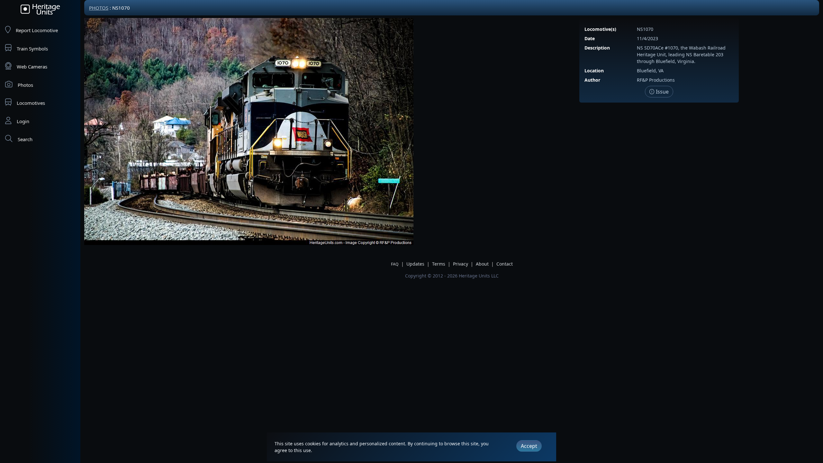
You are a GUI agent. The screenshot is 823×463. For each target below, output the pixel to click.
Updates (415, 264)
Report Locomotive (37, 30)
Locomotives (31, 103)
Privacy (460, 264)
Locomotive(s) (600, 29)
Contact (504, 264)
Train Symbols (32, 48)
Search (25, 139)
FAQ (395, 264)
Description (597, 48)
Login (23, 121)
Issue (662, 91)
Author (592, 80)
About (482, 264)
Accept (529, 445)
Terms (438, 264)
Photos (25, 85)
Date (589, 38)
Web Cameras (32, 66)
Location (594, 71)
